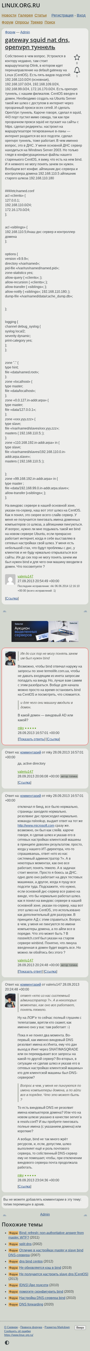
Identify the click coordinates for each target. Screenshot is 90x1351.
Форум (7, 22)
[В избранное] (77, 57)
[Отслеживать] (77, 70)
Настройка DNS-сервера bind (42, 1298)
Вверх (80, 1327)
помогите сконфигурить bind (41, 1291)
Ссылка (12, 598)
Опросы (22, 22)
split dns (25, 1244)
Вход (81, 15)
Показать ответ (30, 971)
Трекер (37, 22)
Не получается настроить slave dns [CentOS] (53, 1274)
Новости (9, 15)
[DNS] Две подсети (33, 1285)
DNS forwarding (31, 1304)
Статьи (41, 15)
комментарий (30, 752)
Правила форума (31, 1327)
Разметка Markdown (57, 1327)
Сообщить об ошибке (17, 1331)
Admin (25, 32)
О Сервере (11, 1327)
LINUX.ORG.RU (21, 5)
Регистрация (62, 15)
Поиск (50, 22)
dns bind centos (31, 1261)
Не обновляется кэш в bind (40, 1267)
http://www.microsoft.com (36, 825)
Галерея (25, 15)
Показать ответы (32, 739)
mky (21, 728)
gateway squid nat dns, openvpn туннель (37, 43)
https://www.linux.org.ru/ (18, 1335)
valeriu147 (25, 576)
